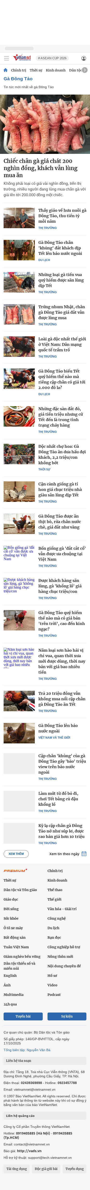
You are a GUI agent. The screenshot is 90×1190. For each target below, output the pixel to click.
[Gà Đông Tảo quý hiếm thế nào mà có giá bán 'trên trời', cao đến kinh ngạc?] (19, 620)
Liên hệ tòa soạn (18, 1061)
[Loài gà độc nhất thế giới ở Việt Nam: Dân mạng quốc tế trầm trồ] (19, 346)
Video (52, 985)
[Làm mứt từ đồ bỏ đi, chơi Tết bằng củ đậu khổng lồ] (19, 801)
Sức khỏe (11, 918)
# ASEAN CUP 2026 (52, 58)
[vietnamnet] (22, 61)
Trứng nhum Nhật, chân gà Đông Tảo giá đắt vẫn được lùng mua (61, 312)
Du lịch (44, 260)
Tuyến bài (23, 1016)
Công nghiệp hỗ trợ (64, 947)
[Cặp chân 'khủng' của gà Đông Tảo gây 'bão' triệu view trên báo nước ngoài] (19, 763)
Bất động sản (15, 937)
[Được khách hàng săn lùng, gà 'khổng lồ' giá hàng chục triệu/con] (19, 588)
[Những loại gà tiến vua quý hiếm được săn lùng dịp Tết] (19, 282)
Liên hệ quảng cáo (20, 1116)
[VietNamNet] (5, 70)
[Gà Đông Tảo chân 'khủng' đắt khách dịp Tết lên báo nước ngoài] (19, 250)
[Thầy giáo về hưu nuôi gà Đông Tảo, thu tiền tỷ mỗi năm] (19, 218)
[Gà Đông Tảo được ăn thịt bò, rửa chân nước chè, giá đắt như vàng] (19, 524)
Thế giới (54, 899)
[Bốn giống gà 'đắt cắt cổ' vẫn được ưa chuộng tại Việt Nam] (19, 556)
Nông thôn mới (60, 956)
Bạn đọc (54, 937)
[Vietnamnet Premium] (16, 873)
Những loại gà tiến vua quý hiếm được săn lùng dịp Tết (61, 280)
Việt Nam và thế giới (54, 737)
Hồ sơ (52, 975)
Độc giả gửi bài (46, 1169)
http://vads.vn (29, 1151)
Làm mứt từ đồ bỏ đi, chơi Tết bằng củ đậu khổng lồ (58, 799)
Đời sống (11, 909)
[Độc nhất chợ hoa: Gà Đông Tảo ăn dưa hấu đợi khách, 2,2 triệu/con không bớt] (19, 454)
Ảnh (7, 985)
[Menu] (6, 58)
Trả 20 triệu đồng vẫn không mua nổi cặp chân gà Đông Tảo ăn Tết (61, 699)
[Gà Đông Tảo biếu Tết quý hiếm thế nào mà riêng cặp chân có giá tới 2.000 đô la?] (19, 378)
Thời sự (36, 70)
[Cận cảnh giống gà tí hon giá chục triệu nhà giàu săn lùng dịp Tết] (19, 491)
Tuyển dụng (75, 1169)
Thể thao (55, 890)
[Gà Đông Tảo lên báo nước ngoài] (19, 733)
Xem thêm (16, 854)
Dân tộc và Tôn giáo (20, 890)
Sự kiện (67, 1016)
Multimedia (14, 995)
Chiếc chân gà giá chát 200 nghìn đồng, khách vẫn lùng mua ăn (41, 168)
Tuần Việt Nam (16, 947)
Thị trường (47, 228)
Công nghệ (57, 918)
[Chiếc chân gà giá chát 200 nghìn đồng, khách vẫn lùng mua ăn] (45, 124)
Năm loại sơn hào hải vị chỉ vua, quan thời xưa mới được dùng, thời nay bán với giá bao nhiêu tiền (61, 661)
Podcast (54, 995)
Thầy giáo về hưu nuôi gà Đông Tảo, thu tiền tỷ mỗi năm (62, 216)
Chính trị (18, 70)
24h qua (10, 1004)
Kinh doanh (56, 70)
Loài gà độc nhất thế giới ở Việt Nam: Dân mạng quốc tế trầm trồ (62, 344)
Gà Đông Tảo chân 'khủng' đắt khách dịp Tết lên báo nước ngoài (60, 248)
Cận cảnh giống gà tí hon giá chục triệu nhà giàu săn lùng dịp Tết (60, 489)
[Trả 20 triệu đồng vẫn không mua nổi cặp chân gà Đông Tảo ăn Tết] (19, 701)
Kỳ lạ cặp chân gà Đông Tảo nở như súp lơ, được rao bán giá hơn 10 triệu (61, 831)
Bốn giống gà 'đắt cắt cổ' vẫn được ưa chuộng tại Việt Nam (62, 554)
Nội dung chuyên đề (64, 966)
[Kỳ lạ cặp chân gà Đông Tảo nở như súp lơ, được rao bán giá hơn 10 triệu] (19, 833)
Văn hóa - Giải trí (62, 909)
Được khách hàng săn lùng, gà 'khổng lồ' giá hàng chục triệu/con (60, 586)
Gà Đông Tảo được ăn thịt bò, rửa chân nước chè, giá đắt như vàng (59, 521)
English (10, 975)
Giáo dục (11, 899)
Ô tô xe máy (13, 928)
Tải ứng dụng (16, 1169)
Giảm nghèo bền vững (22, 956)
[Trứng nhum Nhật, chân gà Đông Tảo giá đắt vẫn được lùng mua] (19, 314)
